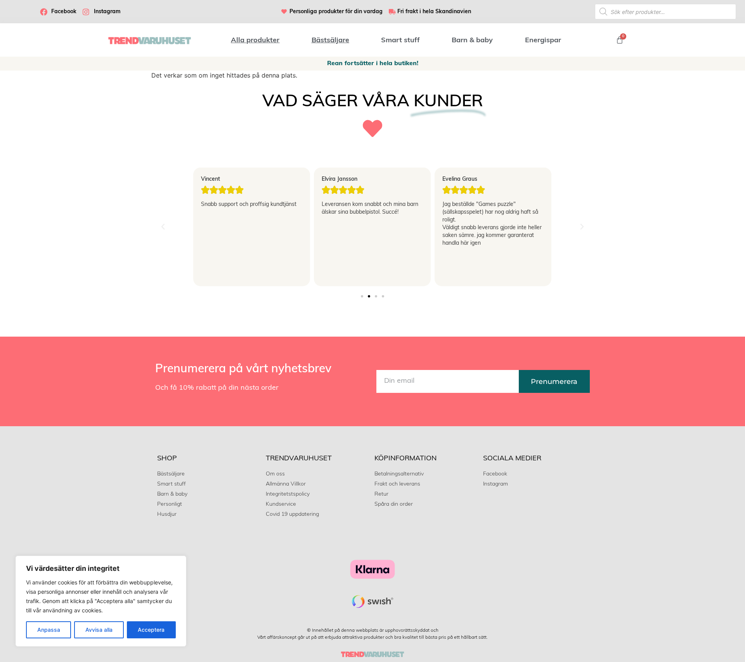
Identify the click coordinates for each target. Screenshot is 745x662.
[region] (101, 601)
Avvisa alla (99, 629)
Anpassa (48, 629)
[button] (163, 227)
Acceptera (151, 629)
